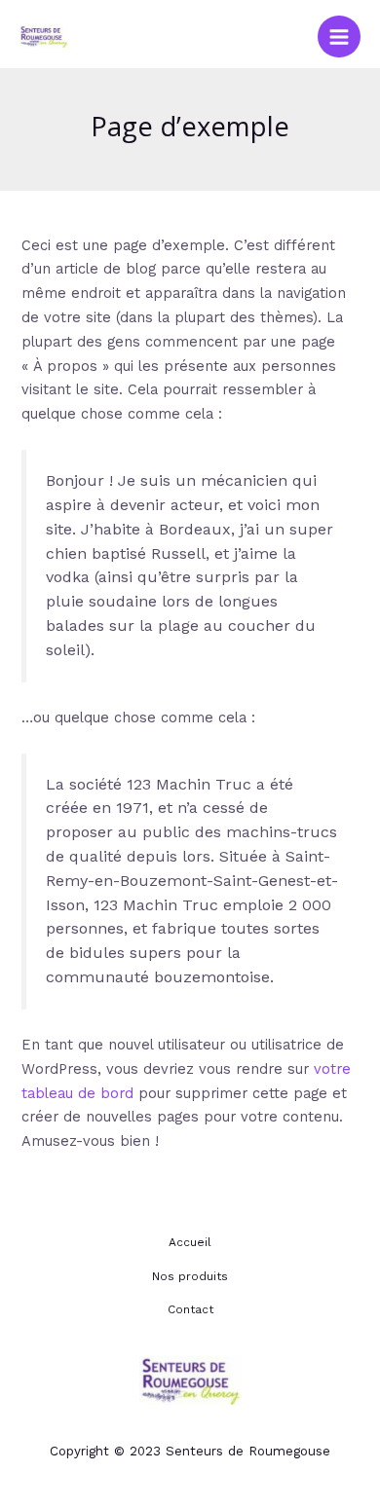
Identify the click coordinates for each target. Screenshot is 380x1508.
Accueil (190, 1242)
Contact (190, 1309)
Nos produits (190, 1276)
